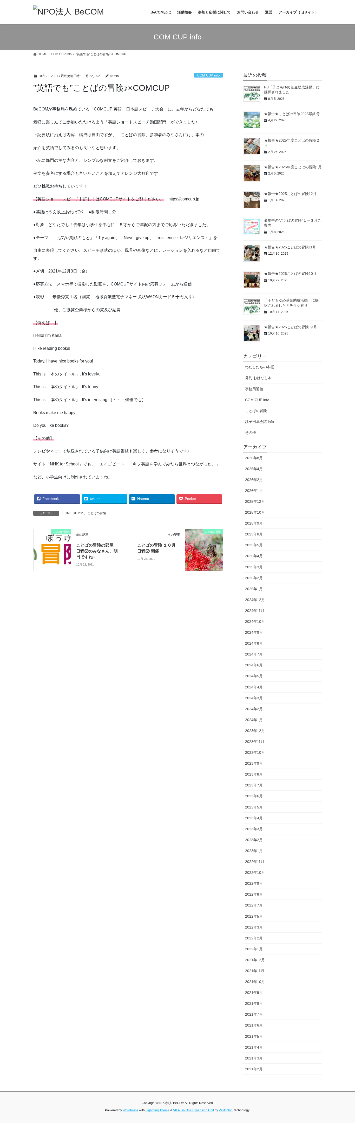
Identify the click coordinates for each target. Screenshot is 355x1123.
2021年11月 (254, 971)
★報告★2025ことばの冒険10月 (290, 273)
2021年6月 (254, 1025)
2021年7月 (254, 1014)
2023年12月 (255, 731)
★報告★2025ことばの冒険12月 (290, 194)
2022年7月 (254, 905)
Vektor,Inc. (226, 1110)
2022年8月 (254, 894)
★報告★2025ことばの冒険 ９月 (290, 327)
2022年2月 (254, 938)
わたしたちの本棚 (259, 367)
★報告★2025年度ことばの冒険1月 (293, 167)
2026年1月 (254, 491)
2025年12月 (255, 501)
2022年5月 (254, 916)
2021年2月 (254, 1069)
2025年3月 (254, 567)
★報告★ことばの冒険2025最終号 (292, 114)
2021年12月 (255, 960)
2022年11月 (254, 862)
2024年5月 (254, 676)
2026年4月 (254, 469)
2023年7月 (254, 785)
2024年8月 (254, 643)
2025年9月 (254, 523)
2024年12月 (255, 600)
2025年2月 (254, 578)
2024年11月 (254, 611)
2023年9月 (254, 763)
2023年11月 (254, 742)
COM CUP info (208, 75)
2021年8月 (254, 1003)
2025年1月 (254, 589)
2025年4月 (254, 556)
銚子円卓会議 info (259, 422)
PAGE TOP (342, 1084)
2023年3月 (254, 829)
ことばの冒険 (96, 513)
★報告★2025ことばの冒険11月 (290, 247)
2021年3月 (254, 1058)
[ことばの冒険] (204, 539)
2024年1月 (254, 720)
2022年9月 (254, 883)
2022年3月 (254, 927)
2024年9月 (254, 632)
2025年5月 (254, 545)
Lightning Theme (157, 1110)
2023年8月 (254, 774)
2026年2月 (254, 480)
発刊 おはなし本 (258, 378)
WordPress (130, 1110)
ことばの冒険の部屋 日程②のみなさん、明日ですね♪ (97, 551)
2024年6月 (254, 665)
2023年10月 (255, 752)
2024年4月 (254, 687)
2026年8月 (254, 458)
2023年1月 (254, 851)
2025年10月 (255, 512)
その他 (250, 432)
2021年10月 (255, 982)
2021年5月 (254, 1036)
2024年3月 (254, 698)
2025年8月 (254, 534)
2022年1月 (254, 949)
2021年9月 (254, 993)
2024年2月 (254, 709)
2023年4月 (254, 818)
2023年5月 (254, 807)
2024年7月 (254, 654)
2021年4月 (254, 1047)
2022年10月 (255, 872)
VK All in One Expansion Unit (193, 1110)
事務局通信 (254, 389)
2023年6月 (254, 796)
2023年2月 (254, 840)
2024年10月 (255, 621)
